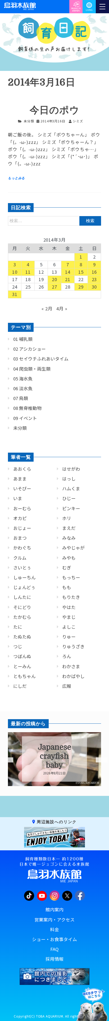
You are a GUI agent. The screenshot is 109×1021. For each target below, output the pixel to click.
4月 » (61, 308)
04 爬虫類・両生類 (32, 369)
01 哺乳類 (23, 339)
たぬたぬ (22, 636)
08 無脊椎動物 (27, 408)
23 (94, 279)
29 (81, 287)
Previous (4, 760)
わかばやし (73, 676)
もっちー (71, 577)
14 (67, 272)
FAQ (54, 949)
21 (67, 279)
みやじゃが (73, 547)
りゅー (69, 636)
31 (14, 294)
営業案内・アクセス (54, 919)
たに (17, 627)
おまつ (20, 538)
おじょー (22, 528)
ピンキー (71, 508)
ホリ (66, 518)
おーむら (22, 508)
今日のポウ (54, 110)
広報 (66, 686)
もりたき (71, 597)
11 (28, 272)
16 (94, 272)
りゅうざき (73, 646)
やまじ (69, 617)
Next (98, 760)
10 (14, 272)
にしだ (20, 686)
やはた (69, 607)
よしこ (69, 627)
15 (81, 272)
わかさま (71, 666)
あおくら (22, 469)
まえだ (69, 528)
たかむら (22, 617)
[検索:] (54, 220)
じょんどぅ (24, 587)
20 (54, 279)
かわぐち (22, 547)
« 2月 (47, 308)
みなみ (69, 538)
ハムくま (71, 488)
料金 (54, 929)
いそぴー (22, 488)
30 (94, 287)
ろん (66, 656)
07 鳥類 (20, 398)
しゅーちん (24, 577)
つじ (17, 646)
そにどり (22, 607)
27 (54, 287)
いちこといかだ (54, 756)
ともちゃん (24, 676)
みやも (69, 558)
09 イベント (25, 418)
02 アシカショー (29, 349)
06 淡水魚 (23, 388)
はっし (69, 478)
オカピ (20, 518)
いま (17, 498)
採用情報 (54, 959)
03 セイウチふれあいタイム (41, 358)
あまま (20, 478)
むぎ (66, 567)
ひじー (69, 498)
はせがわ (71, 469)
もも (66, 587)
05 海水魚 (23, 378)
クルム (19, 558)
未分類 (29, 121)
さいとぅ (22, 567)
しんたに (22, 597)
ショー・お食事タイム (54, 939)
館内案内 (54, 909)
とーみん (22, 666)
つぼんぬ (22, 656)
